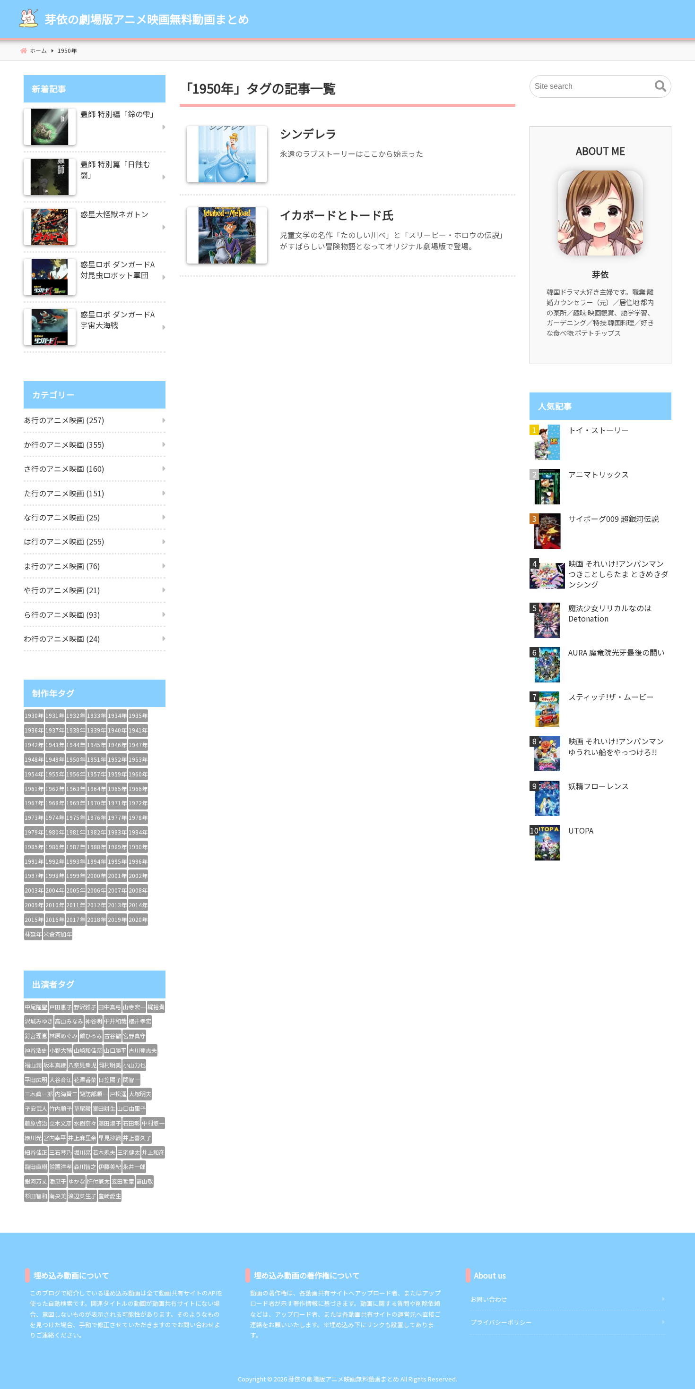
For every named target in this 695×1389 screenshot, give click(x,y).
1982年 (96, 832)
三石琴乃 (60, 1152)
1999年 (75, 875)
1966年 (138, 788)
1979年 (34, 832)
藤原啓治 (36, 1123)
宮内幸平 (54, 1137)
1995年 (117, 861)
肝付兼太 (98, 1181)
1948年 (34, 759)
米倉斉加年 (57, 934)
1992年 (54, 861)
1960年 (138, 774)
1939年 (96, 730)
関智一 (131, 1079)
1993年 (75, 861)
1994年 (96, 861)
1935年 (138, 715)
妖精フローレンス (598, 786)
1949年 (54, 759)
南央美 (57, 1196)
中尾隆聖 (36, 1007)
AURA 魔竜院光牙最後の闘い (616, 652)
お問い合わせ (488, 1299)
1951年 (96, 759)
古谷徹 (112, 1035)
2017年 (75, 919)
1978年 (138, 817)
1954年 (34, 774)
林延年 (33, 934)
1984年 (138, 832)
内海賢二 (66, 1094)
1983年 (117, 832)
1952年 (117, 759)
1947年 (138, 745)
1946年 (117, 745)
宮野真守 (134, 1035)
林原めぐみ (63, 1035)
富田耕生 (104, 1108)
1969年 (75, 803)
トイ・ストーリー (598, 430)
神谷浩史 (36, 1050)
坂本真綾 (54, 1065)
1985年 (34, 847)
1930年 (34, 715)
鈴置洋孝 (60, 1166)
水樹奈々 (85, 1123)
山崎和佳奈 (88, 1050)
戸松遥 (118, 1094)
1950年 (75, 759)
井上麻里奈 (82, 1137)
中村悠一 (153, 1123)
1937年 (54, 730)
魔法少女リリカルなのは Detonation (610, 613)
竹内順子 (60, 1108)
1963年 (75, 788)
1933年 (96, 715)
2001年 (117, 875)
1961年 (34, 788)
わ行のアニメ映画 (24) (62, 638)
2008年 (138, 890)
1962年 (54, 788)
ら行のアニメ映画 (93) (62, 614)
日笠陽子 (109, 1079)
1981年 (75, 832)
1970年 (96, 803)
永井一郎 (134, 1166)
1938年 (75, 730)
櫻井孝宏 (140, 1021)
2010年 (54, 905)
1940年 (117, 730)
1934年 (117, 715)
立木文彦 (60, 1123)
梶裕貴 (156, 1007)
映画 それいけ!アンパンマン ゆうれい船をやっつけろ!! (616, 746)
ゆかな (76, 1181)
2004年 (54, 890)
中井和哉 (115, 1021)
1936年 (34, 730)
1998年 (54, 875)
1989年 (117, 847)
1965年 (117, 788)
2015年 (34, 919)
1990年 (138, 847)
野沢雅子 (85, 1007)
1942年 (34, 745)
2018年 (96, 919)
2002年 (138, 875)
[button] (660, 86)
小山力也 (134, 1065)
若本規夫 (104, 1152)
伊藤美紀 (109, 1166)
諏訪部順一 (93, 1094)
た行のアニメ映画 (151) (64, 493)
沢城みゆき (39, 1021)
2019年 (117, 919)
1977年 (117, 817)
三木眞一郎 (39, 1094)
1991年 (34, 861)
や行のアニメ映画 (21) (62, 590)
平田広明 (36, 1079)
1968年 (54, 803)
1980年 (54, 832)
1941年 (138, 730)
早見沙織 (109, 1137)
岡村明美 (109, 1065)
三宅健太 (128, 1152)
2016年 (54, 919)
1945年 (96, 745)
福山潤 (33, 1065)
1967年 (34, 803)
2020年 (138, 919)
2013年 (117, 905)
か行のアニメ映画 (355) (64, 444)
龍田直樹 (36, 1166)
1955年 (54, 774)
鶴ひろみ (90, 1035)
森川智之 (85, 1166)
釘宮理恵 (36, 1035)
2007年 (117, 890)
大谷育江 (60, 1079)
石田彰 (131, 1123)
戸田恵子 (60, 1007)
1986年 (54, 847)
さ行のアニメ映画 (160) (64, 468)
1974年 (54, 817)
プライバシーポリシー (501, 1322)
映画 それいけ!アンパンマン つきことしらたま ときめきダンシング (618, 574)
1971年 (117, 803)
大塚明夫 (140, 1094)
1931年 (54, 715)
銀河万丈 (36, 1181)
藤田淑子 (109, 1123)
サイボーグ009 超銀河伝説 (613, 518)
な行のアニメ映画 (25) (62, 517)
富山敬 (144, 1181)
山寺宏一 (134, 1007)
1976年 (96, 817)
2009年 (34, 905)
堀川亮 (82, 1152)
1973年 (34, 817)
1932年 (75, 715)
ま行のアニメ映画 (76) (62, 565)
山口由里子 (131, 1108)
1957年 (96, 774)
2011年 (75, 905)
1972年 (138, 803)
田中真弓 (109, 1007)
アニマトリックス (598, 474)
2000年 (96, 875)
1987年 (75, 847)
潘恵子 (57, 1181)
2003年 (34, 890)
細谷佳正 (36, 1152)
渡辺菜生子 (82, 1196)
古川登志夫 (143, 1050)
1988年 (96, 847)
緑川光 (33, 1137)
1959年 (117, 774)
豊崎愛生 (109, 1196)
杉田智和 (36, 1196)
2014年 (138, 905)
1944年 (75, 745)
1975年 (75, 817)
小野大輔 (60, 1050)
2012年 (96, 905)
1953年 (138, 759)
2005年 (75, 890)
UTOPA (580, 830)
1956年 (75, 774)
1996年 (138, 861)
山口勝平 (115, 1050)
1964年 (96, 788)
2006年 (96, 890)
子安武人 (36, 1108)
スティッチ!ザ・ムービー (611, 696)
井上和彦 (153, 1152)
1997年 (34, 875)
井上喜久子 (137, 1137)
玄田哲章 (123, 1181)
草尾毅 (82, 1108)
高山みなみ (69, 1021)
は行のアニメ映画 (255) (64, 541)
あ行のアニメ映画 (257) (64, 420)
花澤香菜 (85, 1079)
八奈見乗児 (82, 1065)
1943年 (54, 745)
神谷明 (93, 1021)
